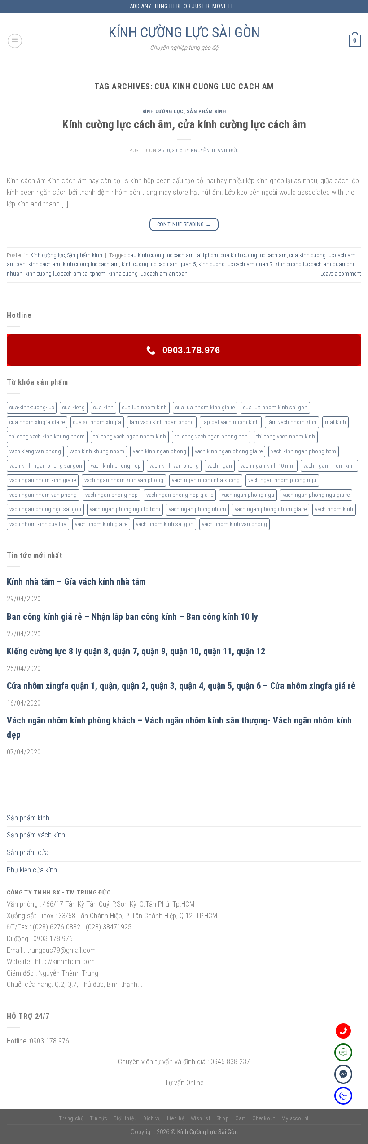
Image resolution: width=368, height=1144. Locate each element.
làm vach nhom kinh (291, 422)
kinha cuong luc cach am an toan (148, 273)
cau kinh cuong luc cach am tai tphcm (173, 255)
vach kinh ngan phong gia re (229, 451)
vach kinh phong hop (116, 465)
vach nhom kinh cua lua (37, 524)
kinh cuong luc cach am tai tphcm (65, 273)
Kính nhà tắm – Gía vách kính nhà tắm (76, 581)
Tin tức (98, 1118)
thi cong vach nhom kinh (285, 436)
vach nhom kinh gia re (101, 524)
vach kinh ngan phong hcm (303, 451)
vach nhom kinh (334, 509)
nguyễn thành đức (215, 150)
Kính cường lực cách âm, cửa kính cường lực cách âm (184, 124)
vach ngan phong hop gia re (179, 494)
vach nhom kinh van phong (234, 524)
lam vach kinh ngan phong (162, 422)
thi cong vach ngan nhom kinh (129, 436)
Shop (223, 1118)
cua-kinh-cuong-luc (31, 407)
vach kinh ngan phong (159, 451)
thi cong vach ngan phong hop (211, 436)
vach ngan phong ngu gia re (316, 494)
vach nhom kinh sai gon (164, 524)
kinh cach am (44, 264)
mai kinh (335, 422)
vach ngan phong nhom (197, 509)
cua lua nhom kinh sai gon (275, 407)
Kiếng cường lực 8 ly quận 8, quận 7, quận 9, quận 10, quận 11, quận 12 (136, 651)
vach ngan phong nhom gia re (271, 509)
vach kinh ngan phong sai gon (45, 465)
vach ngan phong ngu (248, 494)
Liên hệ (175, 1118)
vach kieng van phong (35, 451)
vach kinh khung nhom (97, 451)
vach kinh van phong (174, 465)
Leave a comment (340, 273)
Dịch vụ (152, 1118)
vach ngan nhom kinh (329, 465)
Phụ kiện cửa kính (32, 870)
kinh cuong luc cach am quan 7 (235, 264)
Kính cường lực (163, 111)
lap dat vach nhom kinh (230, 422)
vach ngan (219, 465)
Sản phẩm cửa (27, 852)
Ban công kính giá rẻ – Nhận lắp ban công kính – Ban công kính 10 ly (132, 616)
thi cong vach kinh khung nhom (47, 436)
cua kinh (103, 407)
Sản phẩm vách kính (36, 835)
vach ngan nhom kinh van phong (123, 480)
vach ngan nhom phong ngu (282, 480)
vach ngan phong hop (111, 494)
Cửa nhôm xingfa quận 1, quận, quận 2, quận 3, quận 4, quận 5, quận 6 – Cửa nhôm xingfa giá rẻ (181, 685)
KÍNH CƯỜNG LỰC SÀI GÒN (184, 32)
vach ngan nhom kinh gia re (42, 480)
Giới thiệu (125, 1118)
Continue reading (184, 224)
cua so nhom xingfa (97, 422)
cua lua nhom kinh (144, 407)
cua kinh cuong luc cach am (254, 255)
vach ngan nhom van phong (43, 494)
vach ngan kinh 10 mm (268, 465)
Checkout (264, 1118)
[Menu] (15, 41)
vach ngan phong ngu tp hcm (125, 509)
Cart (240, 1118)
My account (295, 1118)
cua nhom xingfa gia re (37, 422)
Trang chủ (71, 1118)
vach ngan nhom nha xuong (206, 480)
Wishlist (201, 1118)
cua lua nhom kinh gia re (205, 407)
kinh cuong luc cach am (91, 264)
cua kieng (73, 407)
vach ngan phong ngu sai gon (45, 509)
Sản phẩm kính (206, 111)
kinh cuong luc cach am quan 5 (159, 264)
